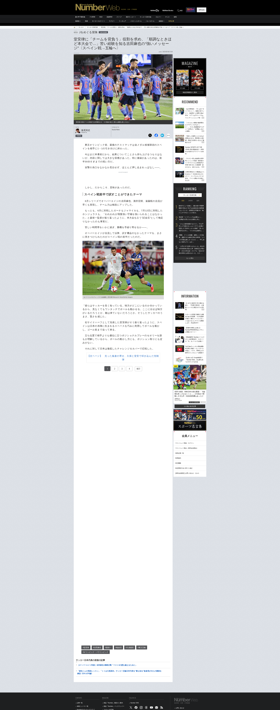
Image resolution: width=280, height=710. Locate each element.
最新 (183, 200)
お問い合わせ (180, 708)
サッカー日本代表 (145, 17)
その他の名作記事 (190, 406)
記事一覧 (80, 703)
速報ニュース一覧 (82, 706)
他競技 (161, 21)
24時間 (190, 200)
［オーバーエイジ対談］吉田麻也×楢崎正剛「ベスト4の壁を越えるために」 (107, 665)
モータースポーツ (97, 21)
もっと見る (189, 258)
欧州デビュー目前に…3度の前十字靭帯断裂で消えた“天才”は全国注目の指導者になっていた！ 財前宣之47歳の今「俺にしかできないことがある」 (191, 209)
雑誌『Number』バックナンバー (114, 706)
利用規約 (178, 458)
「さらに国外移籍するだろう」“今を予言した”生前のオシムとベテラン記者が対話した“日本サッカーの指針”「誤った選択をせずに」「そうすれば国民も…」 (191, 227)
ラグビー (112, 21)
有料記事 (171, 21)
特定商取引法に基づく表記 (183, 468)
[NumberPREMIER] (190, 9)
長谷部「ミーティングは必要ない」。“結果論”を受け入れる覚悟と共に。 (191, 218)
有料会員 (201, 10)
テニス (167, 17)
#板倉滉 (118, 647)
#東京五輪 (142, 647)
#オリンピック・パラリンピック (95, 652)
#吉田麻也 (97, 647)
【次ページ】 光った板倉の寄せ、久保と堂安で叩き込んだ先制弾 (123, 358)
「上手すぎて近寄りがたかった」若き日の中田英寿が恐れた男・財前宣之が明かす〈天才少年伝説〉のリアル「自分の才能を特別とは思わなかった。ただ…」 (191, 249)
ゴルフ (158, 17)
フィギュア (122, 21)
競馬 (175, 17)
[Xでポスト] (150, 136)
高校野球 (109, 17)
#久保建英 (130, 647)
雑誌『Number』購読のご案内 (113, 703)
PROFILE (79, 136)
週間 (197, 200)
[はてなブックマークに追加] (162, 136)
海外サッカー (130, 17)
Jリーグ (119, 17)
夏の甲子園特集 (80, 17)
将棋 (86, 21)
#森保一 (108, 647)
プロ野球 (92, 17)
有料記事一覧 (179, 453)
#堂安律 (86, 647)
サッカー (81, 27)
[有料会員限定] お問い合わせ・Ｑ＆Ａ (187, 473)
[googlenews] (156, 708)
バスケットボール (136, 21)
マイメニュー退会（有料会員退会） (186, 448)
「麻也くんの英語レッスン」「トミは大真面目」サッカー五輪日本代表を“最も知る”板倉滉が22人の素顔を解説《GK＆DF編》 (119, 672)
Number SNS (134, 703)
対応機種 (178, 463)
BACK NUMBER (103, 32)
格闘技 (77, 21)
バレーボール (150, 21)
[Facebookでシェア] (156, 136)
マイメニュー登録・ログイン (184, 443)
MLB (100, 17)
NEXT (138, 368)
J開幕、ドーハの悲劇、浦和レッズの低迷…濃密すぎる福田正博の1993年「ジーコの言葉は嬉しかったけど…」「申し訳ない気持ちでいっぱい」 (192, 238)
